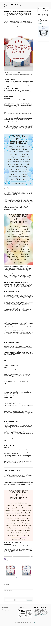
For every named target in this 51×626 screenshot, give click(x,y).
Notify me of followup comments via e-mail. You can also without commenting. (16, 587)
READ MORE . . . (41, 23)
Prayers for (7, 560)
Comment (29, 600)
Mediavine (34, 622)
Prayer (5, 560)
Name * (6, 598)
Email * (17, 598)
